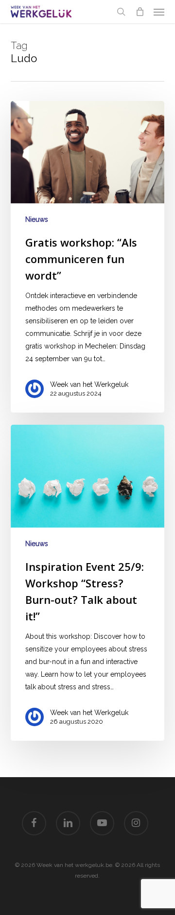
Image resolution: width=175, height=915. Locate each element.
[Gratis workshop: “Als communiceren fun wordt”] (88, 257)
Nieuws (36, 219)
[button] (159, 12)
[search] (121, 11)
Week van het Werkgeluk (89, 384)
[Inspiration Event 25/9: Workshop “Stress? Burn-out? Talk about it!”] (88, 583)
